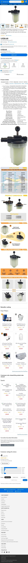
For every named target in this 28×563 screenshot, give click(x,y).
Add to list (7, 74)
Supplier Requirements (5, 506)
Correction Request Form (7, 445)
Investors (3, 502)
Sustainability (3, 504)
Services (10, 4)
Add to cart (14, 55)
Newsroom (3, 500)
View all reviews (5, 463)
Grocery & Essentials (21, 4)
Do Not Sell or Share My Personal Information (9, 541)
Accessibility (3, 526)
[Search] (22, 2)
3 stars (2, 470)
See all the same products (22, 434)
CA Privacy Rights (4, 538)
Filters (23, 83)
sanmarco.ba (11, 44)
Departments (5, 4)
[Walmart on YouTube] (6, 552)
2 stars (2, 471)
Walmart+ (3, 515)
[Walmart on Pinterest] (9, 552)
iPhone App (3, 545)
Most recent (7, 477)
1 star (2, 473)
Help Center (21, 489)
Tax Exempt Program (5, 530)
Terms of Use (3, 534)
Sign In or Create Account (10, 489)
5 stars (2, 467)
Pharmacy (3, 523)
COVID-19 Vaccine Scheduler (6, 521)
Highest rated (15, 477)
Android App (3, 547)
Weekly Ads (19, 491)
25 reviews (9, 35)
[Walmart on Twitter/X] (4, 552)
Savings (15, 4)
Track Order (11, 491)
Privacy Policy (4, 536)
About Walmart (4, 497)
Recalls (2, 525)
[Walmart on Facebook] (2, 552)
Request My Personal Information (7, 540)
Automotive (11, 83)
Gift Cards (3, 517)
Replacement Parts (17, 83)
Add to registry (21, 74)
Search (25, 480)
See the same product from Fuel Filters (19, 371)
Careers (2, 499)
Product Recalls (4, 528)
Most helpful (23, 477)
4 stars (2, 469)
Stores (2, 512)
